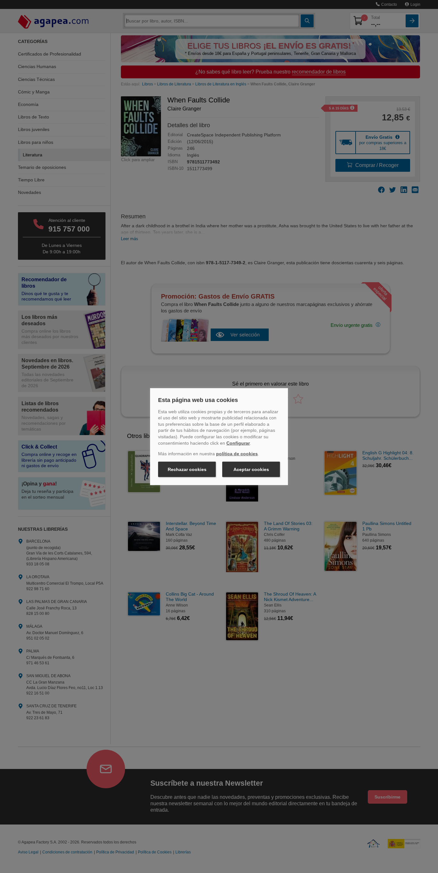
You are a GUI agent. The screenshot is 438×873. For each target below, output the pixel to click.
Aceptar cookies (251, 469)
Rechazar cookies (187, 469)
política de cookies (237, 453)
